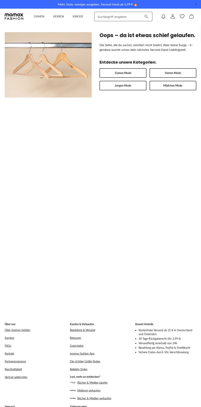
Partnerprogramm (15, 361)
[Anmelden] (172, 16)
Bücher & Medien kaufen (92, 382)
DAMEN (39, 16)
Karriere (9, 337)
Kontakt (9, 353)
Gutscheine (76, 345)
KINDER (78, 16)
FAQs (8, 345)
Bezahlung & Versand (82, 330)
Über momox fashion (17, 330)
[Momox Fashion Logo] (14, 16)
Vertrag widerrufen (16, 377)
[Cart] (191, 16)
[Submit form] (146, 16)
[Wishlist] (182, 16)
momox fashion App (82, 353)
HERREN (58, 16)
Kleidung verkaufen (88, 390)
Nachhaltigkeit (13, 369)
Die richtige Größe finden (85, 361)
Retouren (75, 337)
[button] (123, 73)
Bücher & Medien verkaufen (94, 398)
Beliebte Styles (78, 369)
